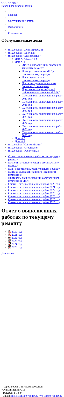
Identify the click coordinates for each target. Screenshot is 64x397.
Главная (12, 14)
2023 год (17, 240)
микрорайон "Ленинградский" (26, 49)
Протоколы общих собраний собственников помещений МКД (41, 91)
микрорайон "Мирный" (22, 52)
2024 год (17, 244)
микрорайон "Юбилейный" (24, 150)
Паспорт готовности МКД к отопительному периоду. (38, 73)
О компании (15, 33)
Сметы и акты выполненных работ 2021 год (34, 187)
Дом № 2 (20, 138)
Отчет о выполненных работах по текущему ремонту (41, 66)
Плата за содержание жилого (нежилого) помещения (39, 85)
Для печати (8, 253)
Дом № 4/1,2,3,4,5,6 (26, 58)
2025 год (17, 247)
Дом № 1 (20, 61)
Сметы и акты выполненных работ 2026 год (34, 202)
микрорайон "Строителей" (23, 147)
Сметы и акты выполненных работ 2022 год (34, 190)
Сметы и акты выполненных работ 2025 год (34, 199)
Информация (15, 27)
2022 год (17, 237)
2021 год (17, 234)
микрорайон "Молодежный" (24, 55)
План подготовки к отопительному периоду (36, 79)
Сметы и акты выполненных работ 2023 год (34, 193)
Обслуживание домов (21, 20)
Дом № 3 (20, 141)
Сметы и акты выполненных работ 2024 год (34, 196)
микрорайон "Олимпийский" (25, 144)
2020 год (17, 231)
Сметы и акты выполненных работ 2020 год (34, 184)
